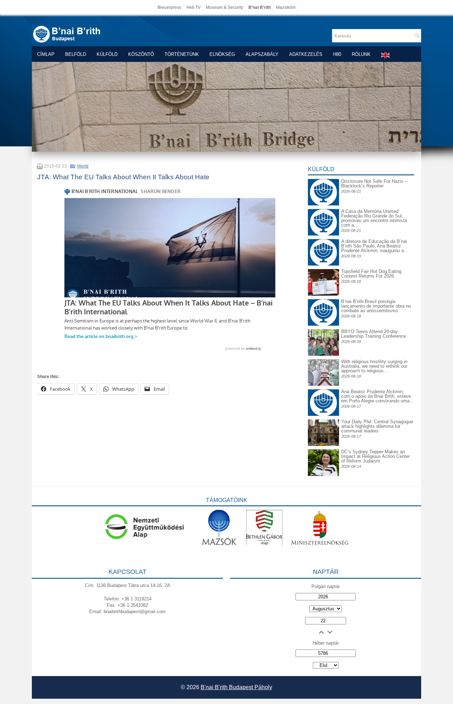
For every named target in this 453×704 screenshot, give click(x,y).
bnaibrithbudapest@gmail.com (135, 611)
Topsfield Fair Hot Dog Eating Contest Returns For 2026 (371, 274)
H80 (337, 54)
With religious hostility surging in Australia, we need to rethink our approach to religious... (374, 366)
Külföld (107, 54)
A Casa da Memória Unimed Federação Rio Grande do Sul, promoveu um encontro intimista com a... (374, 218)
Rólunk (361, 54)
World (82, 166)
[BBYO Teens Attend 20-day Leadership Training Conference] (323, 354)
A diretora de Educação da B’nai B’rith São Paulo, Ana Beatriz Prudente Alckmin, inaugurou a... (374, 246)
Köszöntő (141, 54)
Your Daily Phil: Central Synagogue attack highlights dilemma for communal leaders (377, 426)
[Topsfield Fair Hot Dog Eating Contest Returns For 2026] (323, 294)
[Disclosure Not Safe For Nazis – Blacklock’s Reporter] (323, 178)
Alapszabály (262, 54)
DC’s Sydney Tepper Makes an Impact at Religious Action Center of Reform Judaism (375, 456)
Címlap (46, 54)
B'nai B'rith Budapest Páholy (236, 687)
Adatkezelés (305, 54)
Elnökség (222, 54)
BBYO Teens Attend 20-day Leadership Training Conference (373, 334)
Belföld (75, 54)
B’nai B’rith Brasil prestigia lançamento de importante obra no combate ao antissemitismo (376, 306)
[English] (386, 55)
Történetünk (182, 54)
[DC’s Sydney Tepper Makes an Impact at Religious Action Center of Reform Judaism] (323, 474)
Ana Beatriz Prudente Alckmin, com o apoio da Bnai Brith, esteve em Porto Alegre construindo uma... (377, 396)
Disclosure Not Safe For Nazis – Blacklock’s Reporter (374, 183)
